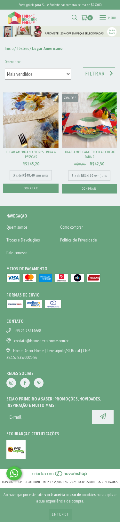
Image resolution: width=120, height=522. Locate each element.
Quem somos (16, 227)
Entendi (60, 514)
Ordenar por (13, 61)
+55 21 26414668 (27, 331)
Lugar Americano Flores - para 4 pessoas (31, 154)
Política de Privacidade (78, 240)
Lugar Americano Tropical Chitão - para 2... (89, 154)
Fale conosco (16, 253)
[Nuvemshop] (60, 475)
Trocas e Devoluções (23, 240)
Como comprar (71, 227)
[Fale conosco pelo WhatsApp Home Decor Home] (14, 473)
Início (9, 48)
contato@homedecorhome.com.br (41, 341)
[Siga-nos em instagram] (11, 383)
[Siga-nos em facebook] (25, 383)
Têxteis (23, 48)
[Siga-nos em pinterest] (39, 383)
